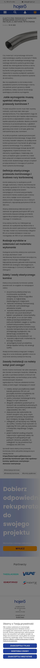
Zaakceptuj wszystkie (20, 657)
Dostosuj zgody (20, 651)
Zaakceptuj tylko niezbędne (20, 646)
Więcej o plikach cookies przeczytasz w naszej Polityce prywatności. (18, 640)
